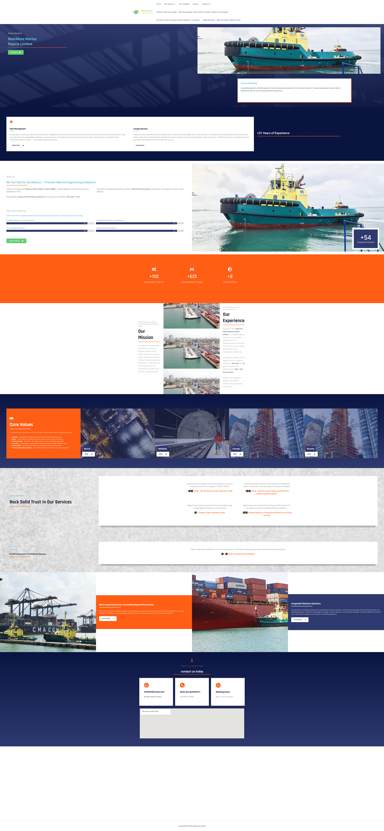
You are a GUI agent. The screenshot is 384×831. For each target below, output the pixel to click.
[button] (175, 4)
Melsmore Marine (146, 10)
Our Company (184, 4)
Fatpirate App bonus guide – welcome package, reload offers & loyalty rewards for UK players (192, 12)
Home (158, 4)
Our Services (169, 4)
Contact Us (206, 4)
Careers (196, 4)
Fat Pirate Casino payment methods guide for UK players (178, 20)
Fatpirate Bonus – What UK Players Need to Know (222, 20)
